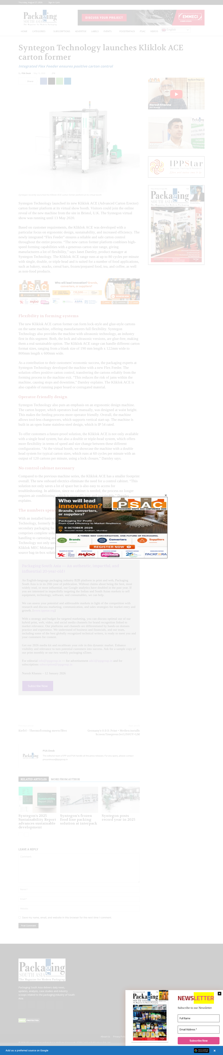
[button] (111, 1050)
